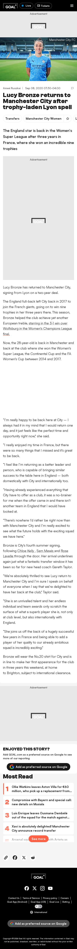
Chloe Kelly (26, 551)
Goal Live (54, 902)
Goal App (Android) (17, 902)
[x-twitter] (35, 889)
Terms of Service (31, 898)
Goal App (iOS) (38, 902)
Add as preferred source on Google (41, 767)
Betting (66, 902)
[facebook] (27, 889)
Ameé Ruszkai (12, 88)
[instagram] (42, 889)
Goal (21, 938)
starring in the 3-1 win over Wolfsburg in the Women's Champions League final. (37, 328)
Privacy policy (50, 898)
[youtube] (50, 889)
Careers (65, 898)
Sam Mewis (45, 551)
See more (39, 839)
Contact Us (13, 898)
